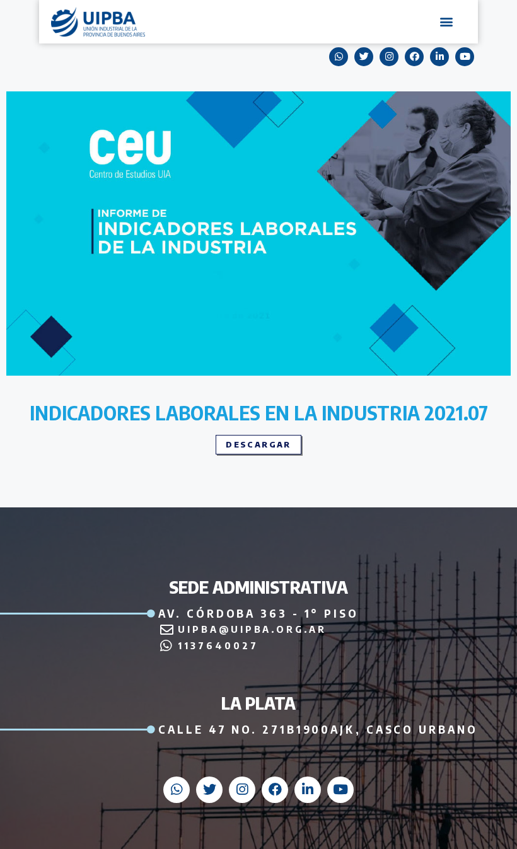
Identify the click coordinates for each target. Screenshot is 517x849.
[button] (446, 21)
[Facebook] (414, 56)
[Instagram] (389, 56)
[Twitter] (363, 56)
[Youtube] (464, 56)
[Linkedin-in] (439, 56)
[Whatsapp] (338, 56)
